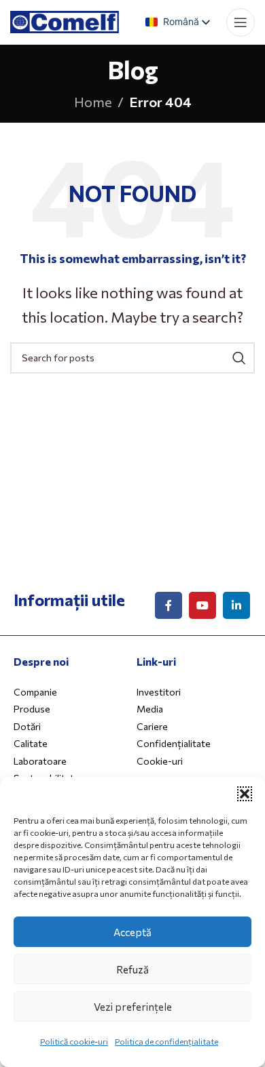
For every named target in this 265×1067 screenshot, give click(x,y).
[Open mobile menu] (240, 22)
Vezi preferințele (133, 1007)
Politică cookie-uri (74, 1041)
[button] (244, 794)
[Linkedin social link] (236, 605)
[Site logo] (64, 20)
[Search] (239, 358)
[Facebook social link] (168, 605)
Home (93, 102)
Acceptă (132, 932)
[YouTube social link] (202, 605)
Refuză (132, 969)
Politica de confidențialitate (166, 1041)
